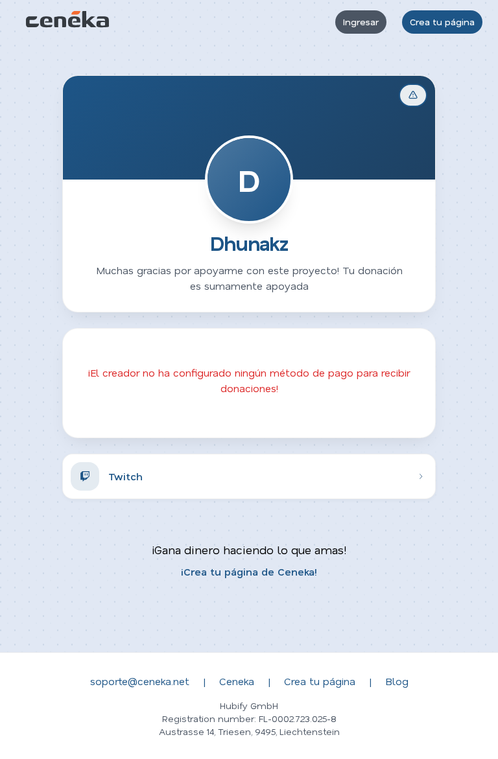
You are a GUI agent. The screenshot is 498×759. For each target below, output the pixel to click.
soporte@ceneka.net (139, 681)
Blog (397, 681)
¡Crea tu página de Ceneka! (249, 571)
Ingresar (361, 22)
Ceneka (236, 681)
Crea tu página (442, 22)
